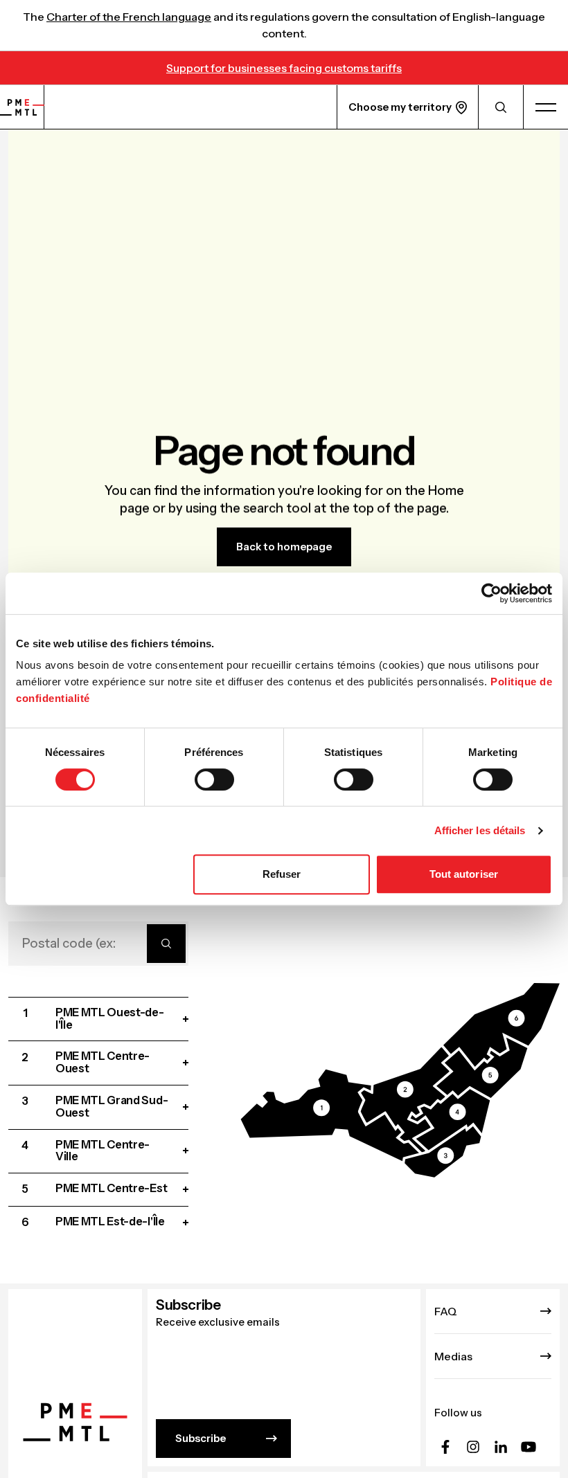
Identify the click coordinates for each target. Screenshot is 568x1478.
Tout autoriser (463, 874)
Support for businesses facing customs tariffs (284, 68)
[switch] (214, 779)
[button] (330, 1115)
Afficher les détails (480, 830)
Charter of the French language (128, 17)
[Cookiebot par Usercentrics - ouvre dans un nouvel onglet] (491, 593)
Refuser (282, 874)
